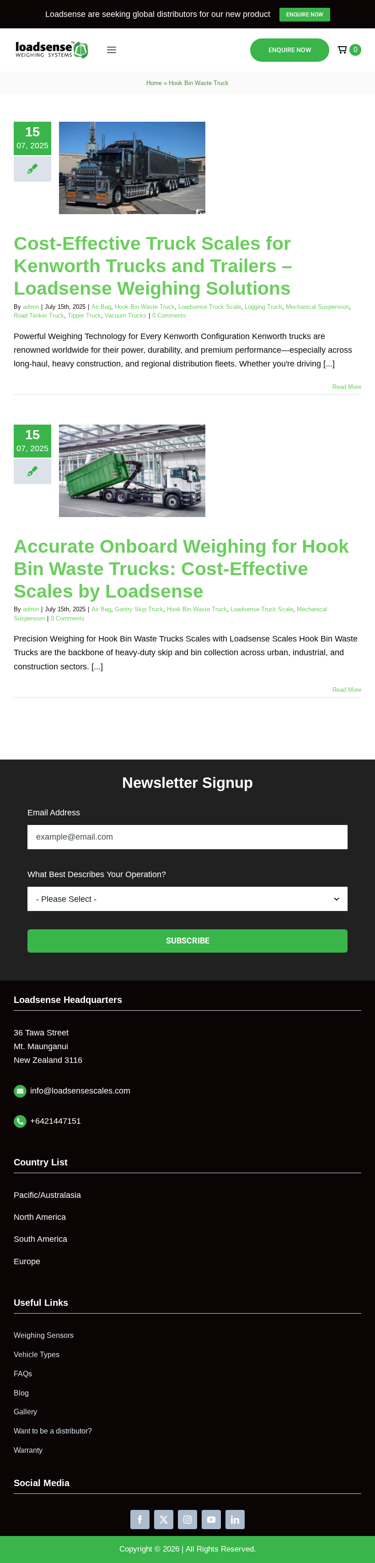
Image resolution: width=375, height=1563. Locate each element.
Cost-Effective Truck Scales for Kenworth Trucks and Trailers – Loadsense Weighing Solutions (153, 266)
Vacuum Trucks (125, 315)
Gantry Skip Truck (139, 609)
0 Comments (169, 315)
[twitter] (163, 1519)
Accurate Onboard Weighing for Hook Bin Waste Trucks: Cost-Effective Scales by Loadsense (181, 569)
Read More (346, 386)
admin (31, 306)
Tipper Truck (84, 315)
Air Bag (101, 306)
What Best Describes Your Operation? (96, 874)
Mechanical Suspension (317, 306)
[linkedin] (235, 1519)
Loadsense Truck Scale (209, 306)
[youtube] (211, 1519)
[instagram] (187, 1519)
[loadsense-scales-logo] (52, 44)
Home (154, 83)
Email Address (53, 812)
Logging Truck (263, 306)
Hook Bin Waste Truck (145, 306)
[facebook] (140, 1519)
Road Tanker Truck (39, 315)
